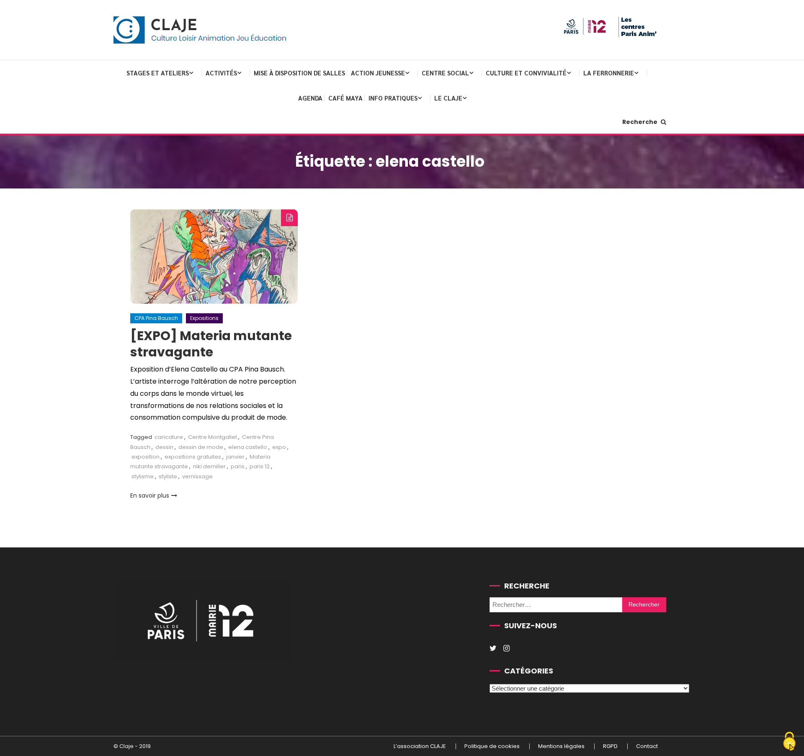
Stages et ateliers (157, 73)
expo (279, 447)
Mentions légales (561, 746)
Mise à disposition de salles (299, 73)
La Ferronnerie (608, 73)
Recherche (640, 122)
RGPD (610, 746)
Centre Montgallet (212, 437)
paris (238, 466)
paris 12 (260, 466)
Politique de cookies (492, 746)
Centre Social (445, 73)
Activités (221, 73)
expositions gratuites (193, 457)
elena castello (247, 447)
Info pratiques (392, 98)
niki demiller (209, 466)
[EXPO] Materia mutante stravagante (211, 344)
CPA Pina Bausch (156, 318)
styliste (168, 476)
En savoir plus (149, 495)
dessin (164, 447)
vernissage (197, 476)
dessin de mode (200, 447)
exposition (145, 457)
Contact (647, 746)
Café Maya (345, 98)
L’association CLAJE (420, 746)
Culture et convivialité (526, 73)
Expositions (204, 318)
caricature (169, 437)
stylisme (142, 476)
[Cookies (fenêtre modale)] (789, 742)
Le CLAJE (448, 98)
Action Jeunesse (378, 73)
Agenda (310, 98)
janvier (235, 457)
